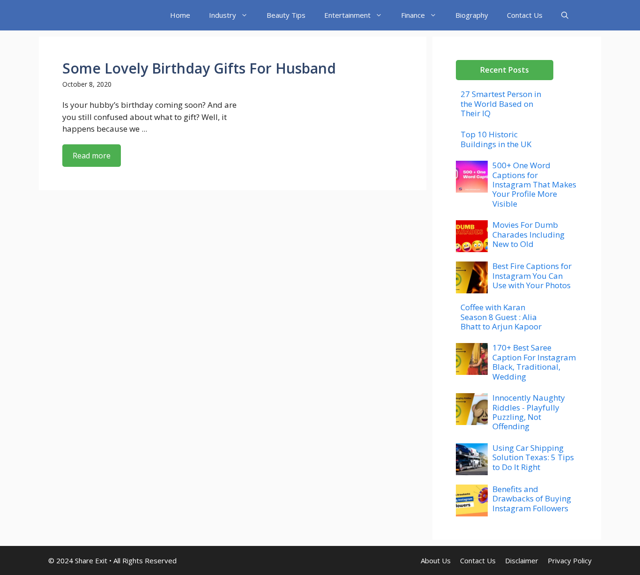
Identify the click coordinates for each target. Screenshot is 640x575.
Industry (222, 15)
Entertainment (347, 15)
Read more (92, 155)
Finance (413, 15)
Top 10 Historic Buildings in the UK (496, 139)
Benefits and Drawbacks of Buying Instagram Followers (531, 499)
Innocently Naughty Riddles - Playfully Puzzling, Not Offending (528, 412)
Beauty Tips (286, 15)
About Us (436, 560)
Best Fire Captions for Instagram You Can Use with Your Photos (532, 276)
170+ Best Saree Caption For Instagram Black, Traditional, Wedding (534, 361)
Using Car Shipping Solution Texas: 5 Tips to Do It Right (533, 457)
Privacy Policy (570, 560)
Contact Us (525, 15)
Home (180, 15)
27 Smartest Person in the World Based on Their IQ (501, 104)
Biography (471, 15)
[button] (565, 15)
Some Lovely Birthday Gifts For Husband (199, 68)
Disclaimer (521, 560)
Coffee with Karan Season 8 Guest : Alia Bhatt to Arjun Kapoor (501, 317)
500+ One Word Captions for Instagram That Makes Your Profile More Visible (534, 184)
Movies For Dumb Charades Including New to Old (528, 234)
